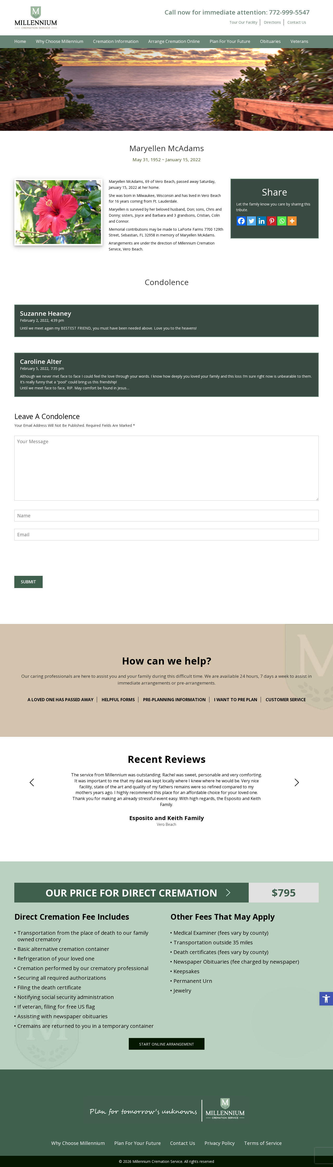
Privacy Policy (219, 1143)
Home (20, 41)
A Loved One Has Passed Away (60, 699)
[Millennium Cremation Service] (35, 17)
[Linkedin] (261, 220)
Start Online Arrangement (166, 1044)
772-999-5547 (289, 12)
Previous (34, 783)
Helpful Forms (118, 699)
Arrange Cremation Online (174, 41)
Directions (272, 22)
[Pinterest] (271, 220)
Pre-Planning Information (174, 699)
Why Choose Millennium (59, 41)
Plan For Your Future (230, 41)
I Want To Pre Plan (235, 699)
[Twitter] (251, 220)
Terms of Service (263, 1143)
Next (299, 783)
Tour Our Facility (243, 22)
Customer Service (286, 699)
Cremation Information (115, 41)
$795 (284, 892)
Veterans (299, 41)
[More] (292, 220)
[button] (326, 998)
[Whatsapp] (281, 220)
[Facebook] (241, 220)
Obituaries (270, 41)
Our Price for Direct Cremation (131, 892)
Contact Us (296, 22)
